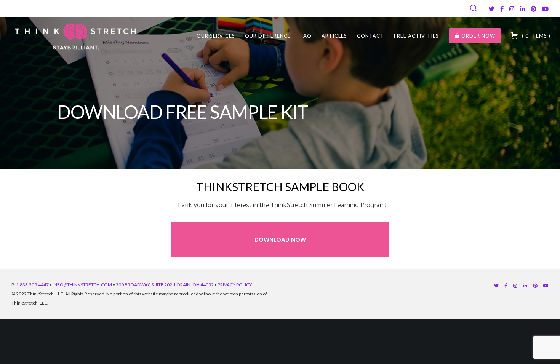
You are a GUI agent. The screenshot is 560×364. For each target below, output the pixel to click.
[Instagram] (511, 9)
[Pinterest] (533, 9)
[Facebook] (502, 9)
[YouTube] (545, 9)
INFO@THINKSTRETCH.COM (82, 284)
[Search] (473, 8)
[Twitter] (491, 9)
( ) (535, 36)
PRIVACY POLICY (235, 284)
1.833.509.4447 (32, 284)
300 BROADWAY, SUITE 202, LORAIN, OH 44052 (165, 284)
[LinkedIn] (522, 9)
